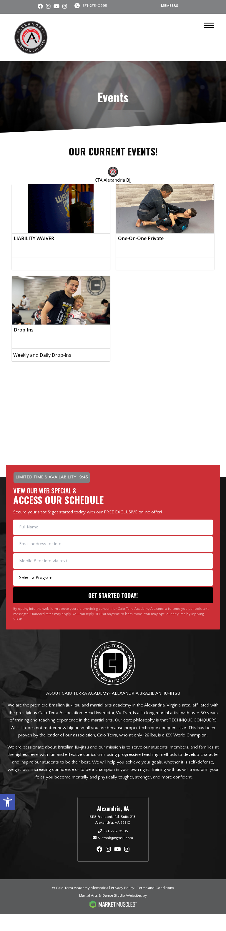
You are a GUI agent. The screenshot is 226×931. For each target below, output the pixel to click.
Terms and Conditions (155, 888)
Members (169, 6)
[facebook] (40, 7)
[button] (7, 802)
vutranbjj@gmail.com (115, 838)
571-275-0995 (95, 6)
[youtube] (56, 7)
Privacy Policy (122, 888)
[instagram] (48, 7)
